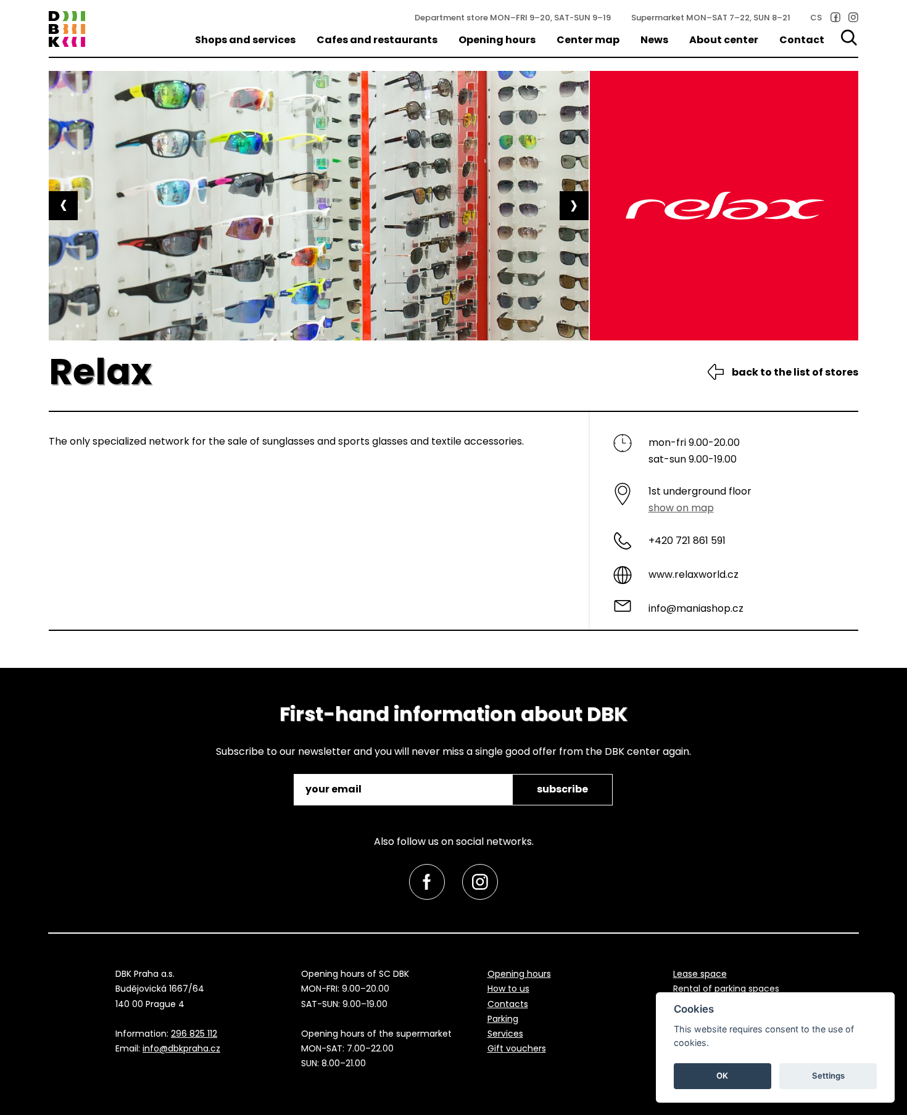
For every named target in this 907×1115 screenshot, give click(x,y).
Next (574, 205)
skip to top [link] (32, 1079)
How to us (508, 988)
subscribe (562, 789)
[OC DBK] (67, 29)
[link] (835, 17)
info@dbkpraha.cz (181, 1048)
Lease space (700, 974)
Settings (828, 1075)
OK (722, 1075)
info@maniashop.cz (695, 608)
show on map (681, 508)
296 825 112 (194, 1033)
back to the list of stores (795, 372)
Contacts (507, 1004)
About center (723, 40)
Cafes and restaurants (377, 40)
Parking (502, 1019)
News (654, 40)
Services (505, 1033)
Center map (588, 40)
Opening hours (497, 40)
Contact (801, 40)
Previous (63, 205)
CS (816, 17)
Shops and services (245, 40)
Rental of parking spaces (726, 988)
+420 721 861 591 (687, 540)
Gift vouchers (516, 1048)
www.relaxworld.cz (693, 574)
